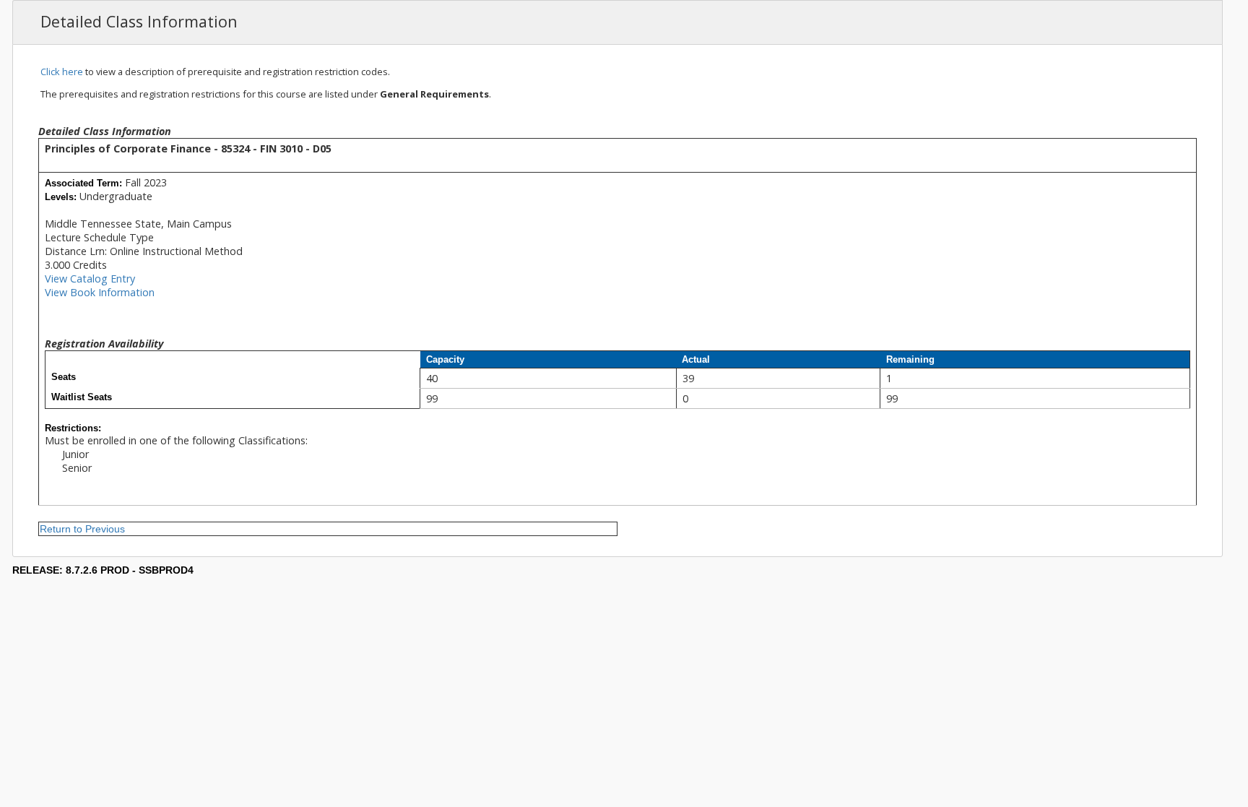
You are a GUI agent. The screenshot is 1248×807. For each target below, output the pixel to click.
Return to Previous (82, 529)
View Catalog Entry (90, 278)
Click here (61, 71)
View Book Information (100, 292)
